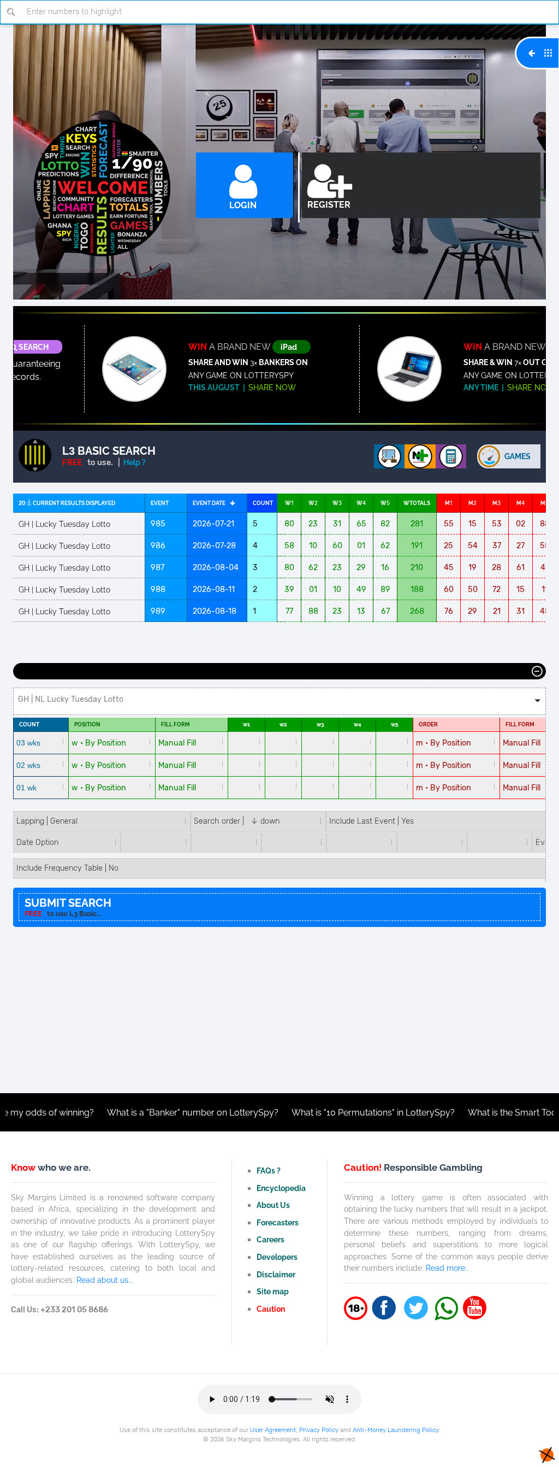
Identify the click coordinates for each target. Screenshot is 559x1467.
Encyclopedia (281, 1188)
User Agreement (273, 1430)
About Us (273, 1205)
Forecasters (278, 1222)
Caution (271, 1308)
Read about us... (104, 1279)
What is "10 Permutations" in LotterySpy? (326, 1112)
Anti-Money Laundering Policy (395, 1430)
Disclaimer (276, 1274)
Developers (277, 1256)
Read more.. (447, 1267)
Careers (270, 1239)
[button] (279, 701)
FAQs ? (269, 1170)
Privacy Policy (318, 1430)
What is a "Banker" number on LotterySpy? (145, 1112)
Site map (273, 1291)
